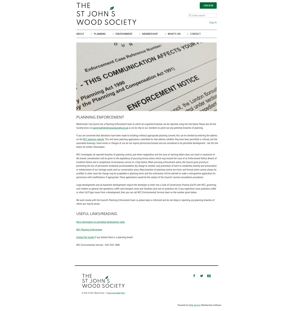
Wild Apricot (195, 305)
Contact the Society (85, 237)
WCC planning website (93, 139)
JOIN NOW (208, 5)
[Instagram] (208, 276)
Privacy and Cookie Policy (116, 292)
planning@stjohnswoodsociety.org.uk (110, 128)
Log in (213, 22)
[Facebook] (194, 276)
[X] (201, 276)
